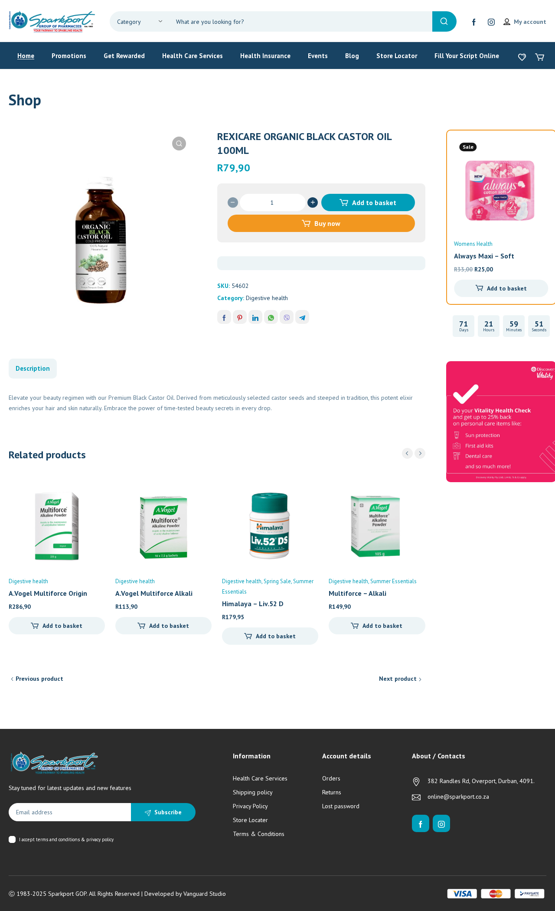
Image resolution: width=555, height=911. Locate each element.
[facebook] (474, 21)
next (420, 453)
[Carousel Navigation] (413, 453)
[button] (179, 143)
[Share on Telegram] (302, 317)
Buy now (327, 223)
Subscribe (168, 812)
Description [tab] (33, 368)
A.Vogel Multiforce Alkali (154, 593)
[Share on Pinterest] (240, 317)
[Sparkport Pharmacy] (52, 21)
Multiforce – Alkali (357, 593)
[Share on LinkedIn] (255, 317)
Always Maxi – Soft (484, 255)
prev (407, 453)
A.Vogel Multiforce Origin (48, 593)
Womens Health (473, 244)
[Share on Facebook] (224, 317)
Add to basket (374, 202)
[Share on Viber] (287, 317)
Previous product (39, 678)
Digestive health (267, 298)
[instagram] (491, 21)
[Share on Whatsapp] (271, 317)
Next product (398, 678)
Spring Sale (277, 581)
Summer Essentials (393, 581)
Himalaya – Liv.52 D (253, 603)
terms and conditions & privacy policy (75, 839)
